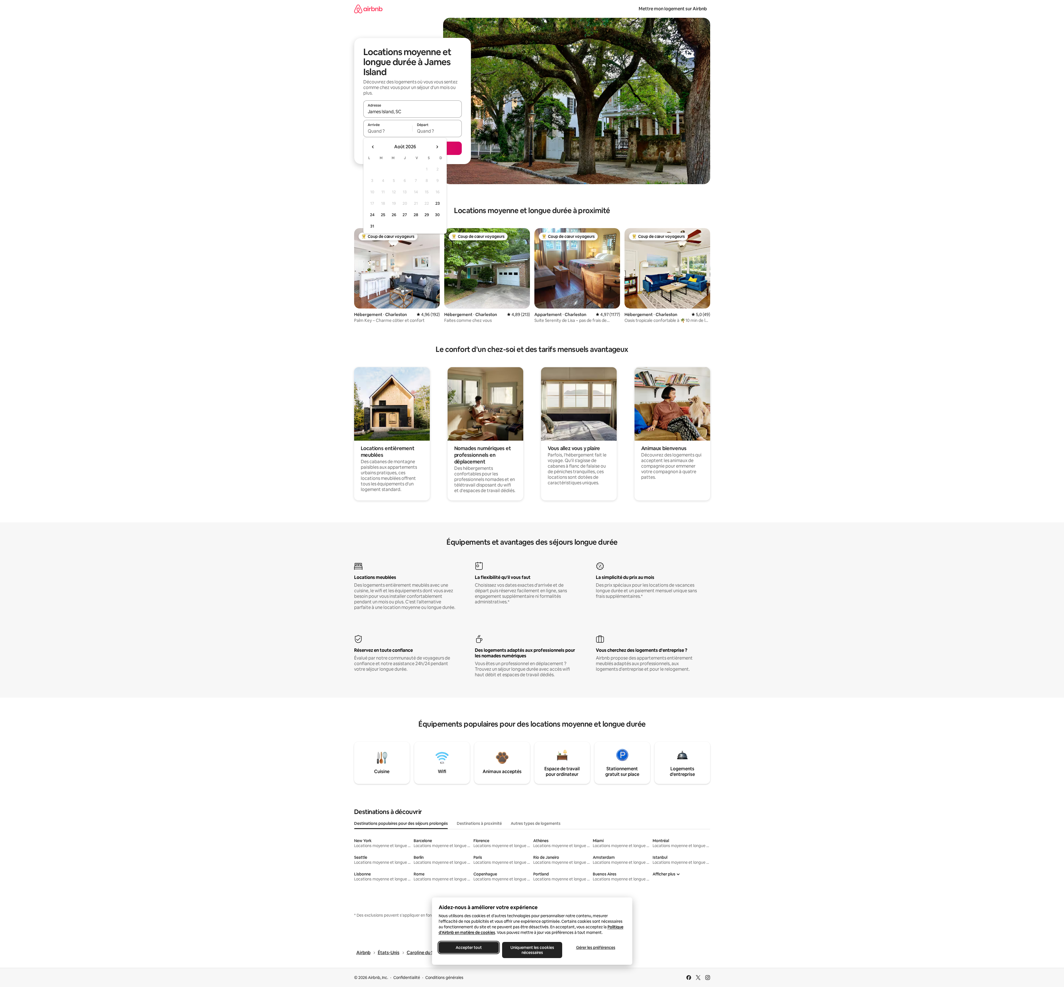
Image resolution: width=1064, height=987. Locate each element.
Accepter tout (469, 947)
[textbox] (388, 131)
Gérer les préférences (595, 947)
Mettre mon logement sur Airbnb (673, 9)
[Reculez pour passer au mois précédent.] (373, 147)
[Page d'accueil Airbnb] (368, 9)
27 (405, 214)
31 (372, 226)
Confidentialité (406, 977)
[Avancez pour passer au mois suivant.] (437, 147)
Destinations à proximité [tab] (479, 823)
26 (394, 214)
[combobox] (412, 111)
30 (437, 214)
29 (426, 214)
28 (416, 214)
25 (383, 214)
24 (372, 214)
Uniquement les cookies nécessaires (532, 950)
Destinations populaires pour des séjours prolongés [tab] (401, 823)
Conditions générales (444, 977)
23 (437, 203)
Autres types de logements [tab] (536, 823)
